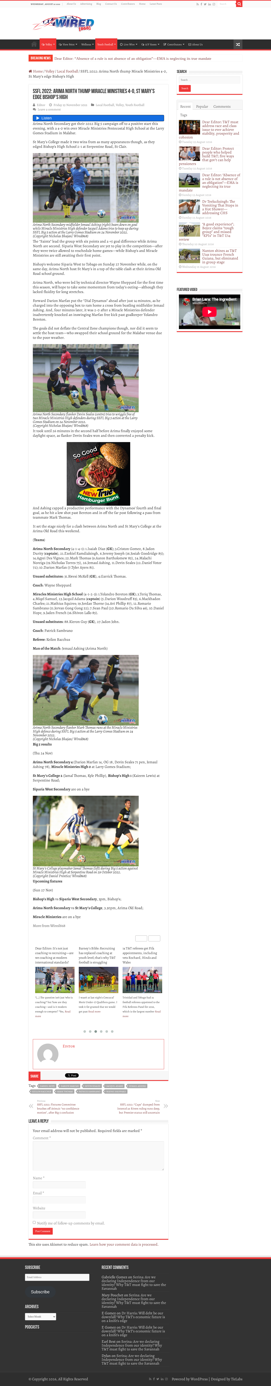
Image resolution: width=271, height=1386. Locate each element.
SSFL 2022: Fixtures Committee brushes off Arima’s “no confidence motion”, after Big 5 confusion (58, 1107)
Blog (98, 4)
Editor (41, 105)
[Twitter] (205, 4)
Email (38, 1193)
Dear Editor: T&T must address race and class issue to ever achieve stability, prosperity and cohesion (209, 129)
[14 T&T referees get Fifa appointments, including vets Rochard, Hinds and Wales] (98, 980)
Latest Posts (156, 4)
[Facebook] (201, 4)
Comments (222, 106)
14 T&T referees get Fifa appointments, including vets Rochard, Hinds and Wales (96, 955)
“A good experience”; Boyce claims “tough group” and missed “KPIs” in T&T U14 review (206, 232)
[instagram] (214, 4)
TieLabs (236, 1379)
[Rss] (197, 4)
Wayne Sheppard (116, 1091)
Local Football (67, 71)
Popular (202, 106)
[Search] (239, 4)
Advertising (86, 4)
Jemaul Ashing (137, 1086)
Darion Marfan (70, 1086)
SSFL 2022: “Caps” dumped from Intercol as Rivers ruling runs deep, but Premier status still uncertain (138, 1107)
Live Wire (129, 44)
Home (142, 4)
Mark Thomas (65, 1091)
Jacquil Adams (114, 1086)
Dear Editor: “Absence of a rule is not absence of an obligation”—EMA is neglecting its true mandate (209, 182)
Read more (50, 1011)
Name (38, 1178)
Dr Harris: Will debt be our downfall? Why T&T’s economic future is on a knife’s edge (133, 1317)
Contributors (128, 4)
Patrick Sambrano (89, 1091)
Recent (185, 106)
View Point (69, 44)
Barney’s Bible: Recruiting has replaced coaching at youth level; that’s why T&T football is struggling (53, 955)
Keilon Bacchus (41, 1091)
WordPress (199, 1379)
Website (39, 1208)
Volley (49, 44)
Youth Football (105, 44)
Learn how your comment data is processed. (124, 1244)
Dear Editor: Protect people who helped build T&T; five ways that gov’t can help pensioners (206, 156)
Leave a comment (49, 109)
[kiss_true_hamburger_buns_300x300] (98, 473)
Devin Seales (92, 1086)
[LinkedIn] (209, 4)
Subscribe (40, 1292)
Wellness (86, 44)
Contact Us (111, 4)
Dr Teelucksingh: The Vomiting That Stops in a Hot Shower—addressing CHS (115, 58)
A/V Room (151, 44)
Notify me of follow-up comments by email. (71, 1223)
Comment (42, 1137)
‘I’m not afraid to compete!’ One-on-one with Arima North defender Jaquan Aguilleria (141, 955)
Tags (183, 114)
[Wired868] (63, 22)
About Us (71, 4)
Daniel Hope (47, 1086)
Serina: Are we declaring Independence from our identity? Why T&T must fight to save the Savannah (134, 1282)
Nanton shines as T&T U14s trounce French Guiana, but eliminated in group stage (220, 256)
